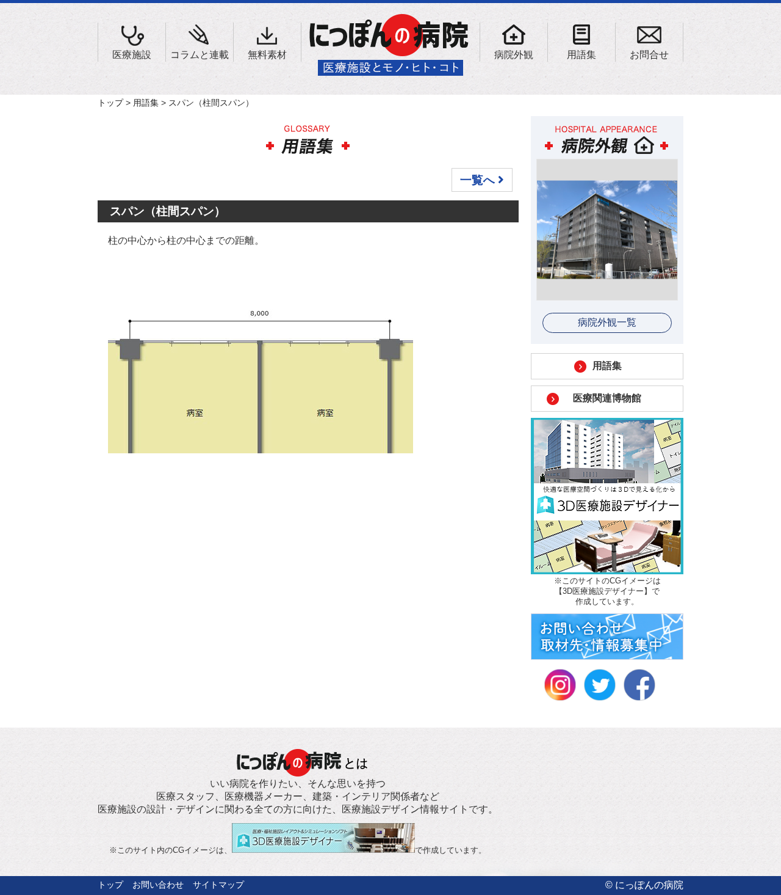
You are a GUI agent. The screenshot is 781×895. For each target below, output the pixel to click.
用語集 (146, 103)
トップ (110, 103)
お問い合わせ (158, 885)
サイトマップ (218, 885)
